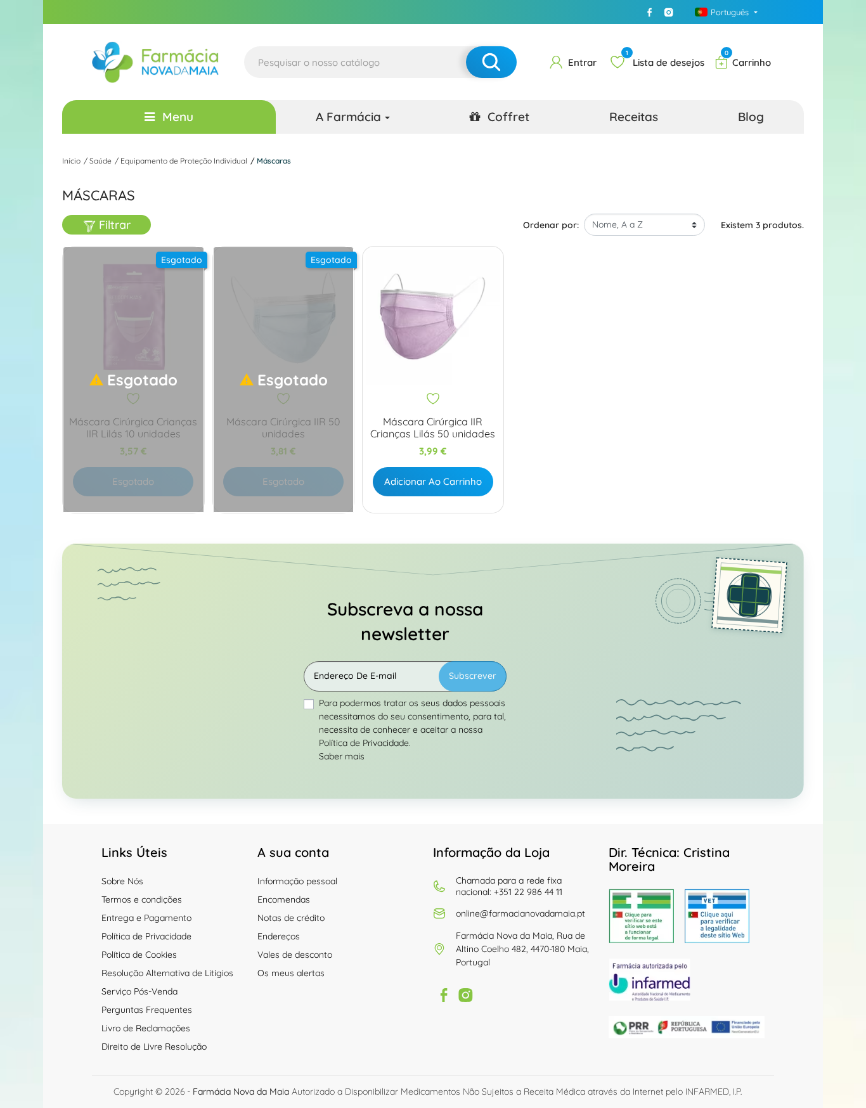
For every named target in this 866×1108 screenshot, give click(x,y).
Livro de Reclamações (145, 1028)
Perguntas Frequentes (146, 1009)
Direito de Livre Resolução (154, 1046)
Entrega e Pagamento (146, 918)
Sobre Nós (122, 881)
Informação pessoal (297, 881)
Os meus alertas (291, 973)
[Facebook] (649, 12)
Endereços (278, 936)
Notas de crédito (291, 918)
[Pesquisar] (491, 62)
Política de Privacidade (146, 936)
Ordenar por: (551, 225)
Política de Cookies (139, 954)
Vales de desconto (294, 954)
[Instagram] (668, 12)
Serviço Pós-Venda (139, 991)
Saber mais (342, 756)
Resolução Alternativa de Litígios (167, 973)
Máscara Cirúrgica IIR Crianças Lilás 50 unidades (432, 428)
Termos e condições (141, 899)
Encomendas (283, 899)
